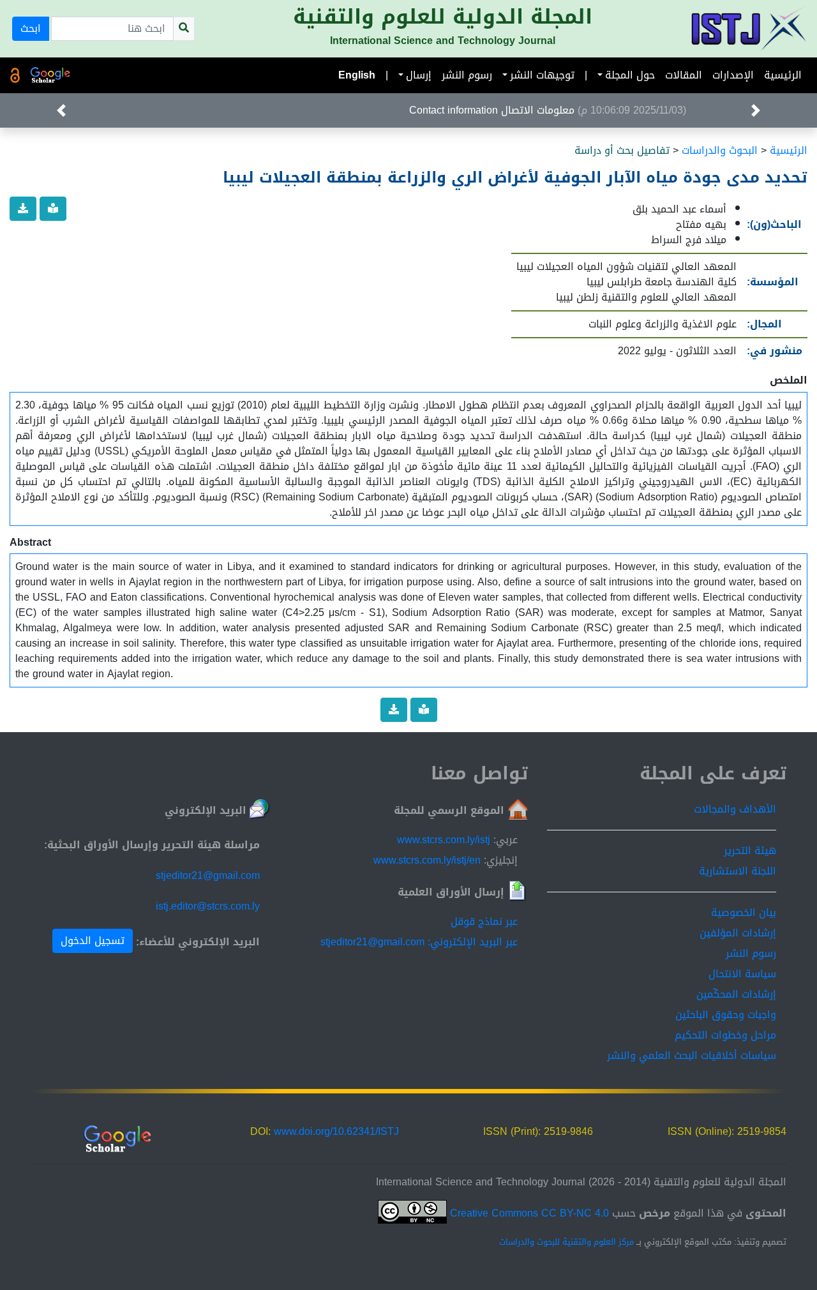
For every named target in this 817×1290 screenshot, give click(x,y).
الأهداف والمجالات (735, 809)
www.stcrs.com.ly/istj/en (427, 860)
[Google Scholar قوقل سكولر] (50, 75)
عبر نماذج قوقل (484, 921)
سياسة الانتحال (742, 974)
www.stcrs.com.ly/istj (443, 840)
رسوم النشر (467, 75)
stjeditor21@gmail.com (208, 875)
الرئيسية (783, 75)
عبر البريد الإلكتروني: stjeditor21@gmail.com (419, 942)
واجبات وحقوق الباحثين (725, 1014)
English (356, 75)
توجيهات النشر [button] (542, 75)
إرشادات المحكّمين (736, 994)
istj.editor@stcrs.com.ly (208, 906)
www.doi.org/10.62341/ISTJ (336, 1131)
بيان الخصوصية (743, 912)
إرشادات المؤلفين (738, 933)
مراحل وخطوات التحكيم (725, 1035)
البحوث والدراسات (720, 150)
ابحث (30, 28)
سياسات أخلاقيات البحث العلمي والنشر (691, 1055)
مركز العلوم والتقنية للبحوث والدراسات (566, 1242)
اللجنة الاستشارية (737, 871)
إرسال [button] (418, 75)
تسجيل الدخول (92, 940)
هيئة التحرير (750, 850)
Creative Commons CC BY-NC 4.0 (528, 1213)
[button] (755, 110)
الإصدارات (733, 75)
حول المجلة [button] (630, 75)
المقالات (683, 75)
